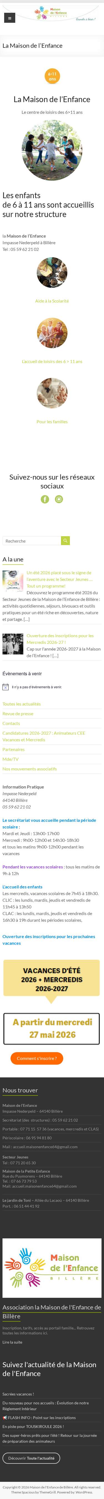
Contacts (11, 723)
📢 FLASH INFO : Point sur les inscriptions (39, 1417)
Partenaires (13, 749)
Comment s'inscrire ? (37, 1058)
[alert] (51, 687)
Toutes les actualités (21, 703)
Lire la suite (12, 1342)
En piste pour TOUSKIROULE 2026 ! (33, 1426)
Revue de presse (17, 713)
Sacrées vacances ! (18, 1394)
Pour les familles (52, 421)
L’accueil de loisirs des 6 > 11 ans (52, 361)
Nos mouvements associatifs (29, 768)
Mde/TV (10, 759)
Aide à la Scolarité (52, 300)
